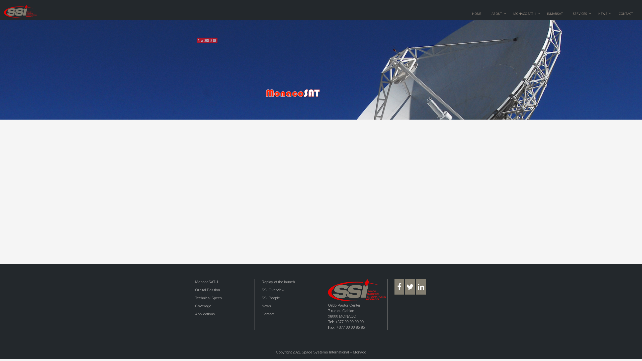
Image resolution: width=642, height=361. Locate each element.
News (266, 306)
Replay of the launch (278, 282)
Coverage (203, 306)
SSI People (271, 298)
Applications (205, 314)
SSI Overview (273, 290)
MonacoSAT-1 (206, 282)
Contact (268, 314)
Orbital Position (207, 290)
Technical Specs (208, 298)
